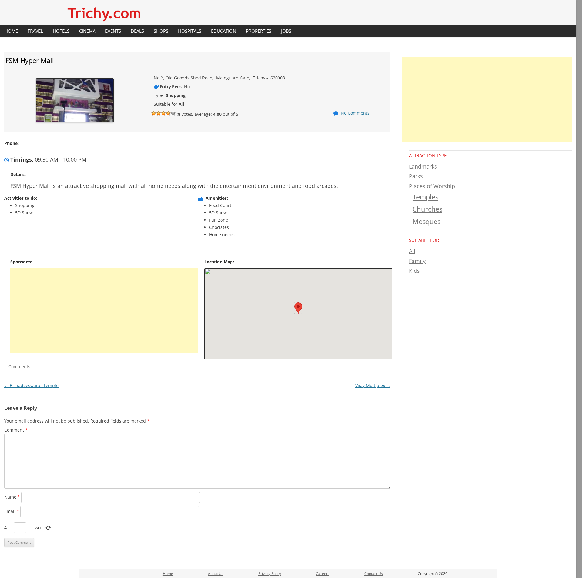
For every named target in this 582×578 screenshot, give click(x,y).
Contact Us (373, 573)
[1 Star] (153, 113)
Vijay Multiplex (372, 385)
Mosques (426, 221)
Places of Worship (432, 186)
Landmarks (423, 166)
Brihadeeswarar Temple (31, 385)
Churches (427, 209)
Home (11, 31)
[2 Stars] (158, 113)
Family (417, 261)
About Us (215, 573)
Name (12, 497)
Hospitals (189, 31)
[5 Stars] (173, 113)
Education (223, 31)
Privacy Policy (269, 573)
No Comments (355, 113)
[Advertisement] (104, 310)
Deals (137, 31)
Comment (16, 430)
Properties (258, 31)
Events (113, 31)
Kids (414, 270)
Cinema (87, 31)
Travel (35, 31)
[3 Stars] (163, 113)
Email (11, 511)
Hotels (61, 31)
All (412, 251)
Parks (416, 176)
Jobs (286, 31)
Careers (322, 573)
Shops (161, 31)
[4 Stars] (168, 113)
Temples (425, 196)
